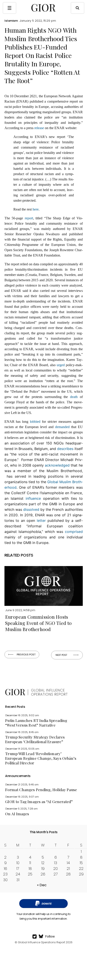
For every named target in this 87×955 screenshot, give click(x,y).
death (74, 397)
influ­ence (33, 498)
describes (65, 448)
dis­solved (31, 509)
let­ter (41, 520)
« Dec (42, 885)
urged (61, 365)
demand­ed (62, 427)
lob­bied (35, 421)
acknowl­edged (57, 465)
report (29, 218)
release (39, 128)
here (36, 209)
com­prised (74, 531)
